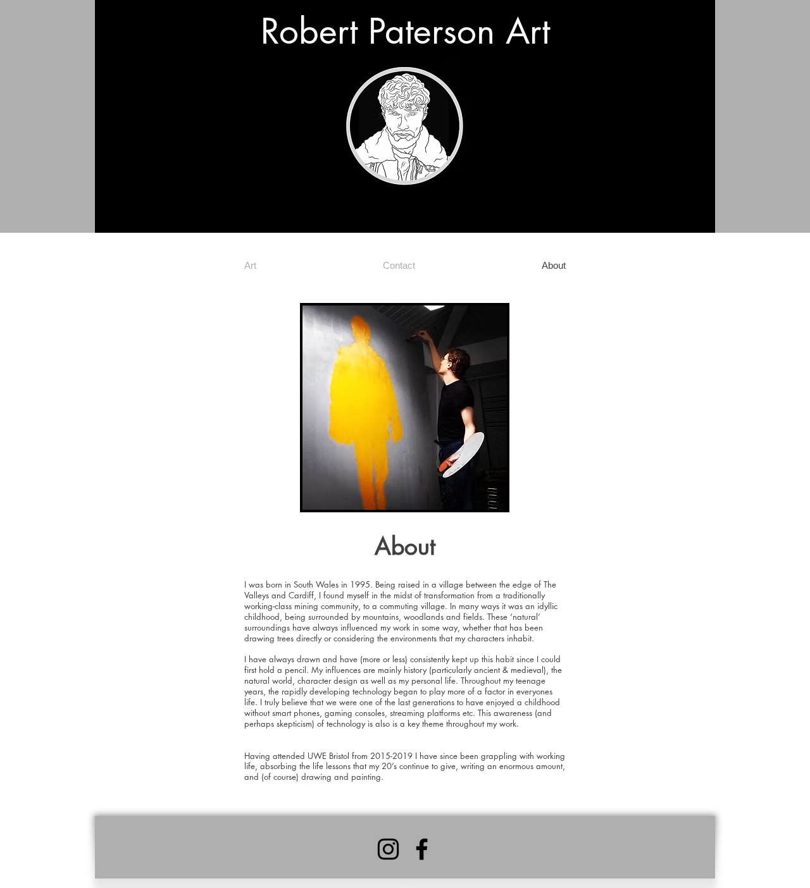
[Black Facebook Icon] (422, 849)
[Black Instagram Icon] (388, 849)
